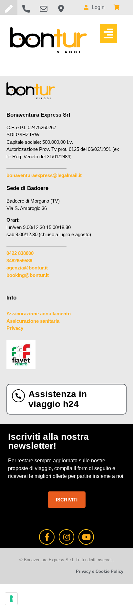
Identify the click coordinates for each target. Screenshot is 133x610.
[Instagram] (66, 537)
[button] (108, 33)
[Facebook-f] (47, 537)
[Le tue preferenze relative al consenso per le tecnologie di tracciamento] (11, 599)
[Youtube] (86, 537)
